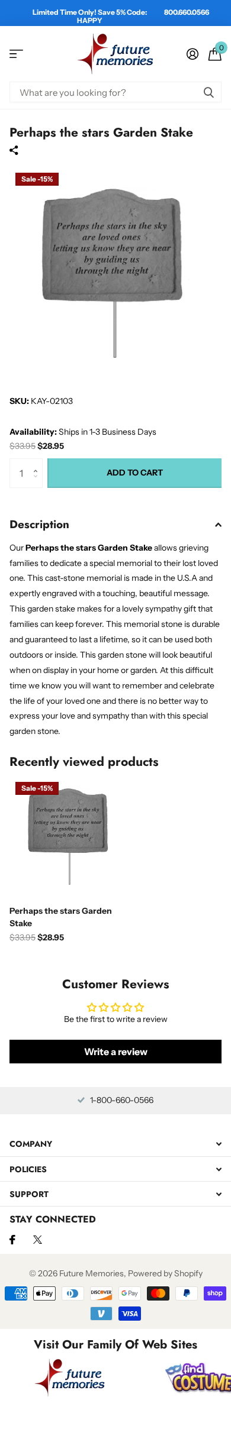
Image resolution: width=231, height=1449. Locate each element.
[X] (37, 1239)
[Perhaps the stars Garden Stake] (69, 836)
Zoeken (208, 92)
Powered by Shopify (165, 1273)
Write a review (115, 1051)
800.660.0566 (186, 12)
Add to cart (135, 472)
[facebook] (12, 1239)
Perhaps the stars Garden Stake (60, 917)
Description (39, 524)
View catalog (16, 54)
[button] (38, 462)
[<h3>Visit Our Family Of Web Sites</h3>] (69, 1377)
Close (115, 1144)
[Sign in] (192, 54)
